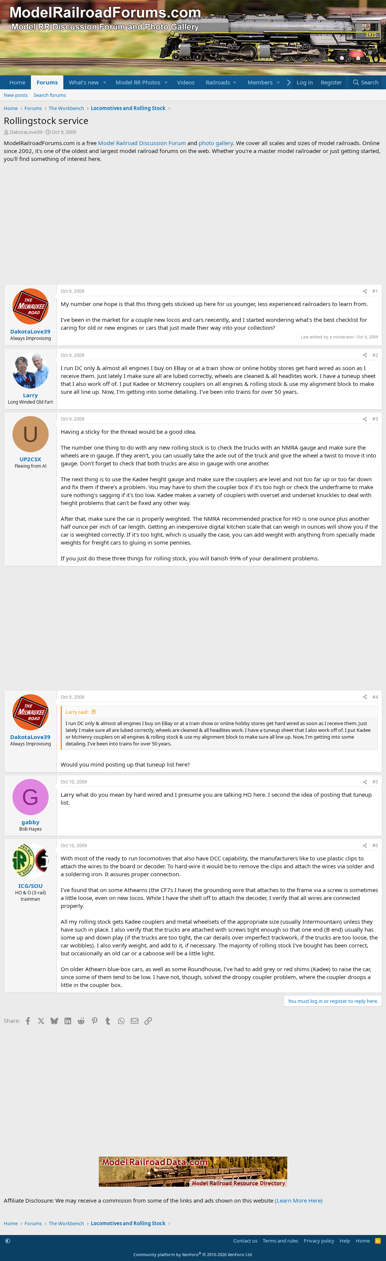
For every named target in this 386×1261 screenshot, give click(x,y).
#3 (375, 419)
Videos (186, 82)
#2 (375, 355)
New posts (16, 95)
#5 (375, 782)
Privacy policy (319, 1240)
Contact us (245, 1240)
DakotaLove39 (26, 132)
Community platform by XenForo (193, 1254)
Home (17, 82)
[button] (105, 82)
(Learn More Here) (299, 1200)
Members (260, 82)
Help (345, 1240)
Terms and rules (280, 1240)
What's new (84, 82)
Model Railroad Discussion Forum (142, 143)
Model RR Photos (138, 82)
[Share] (365, 291)
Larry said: (77, 712)
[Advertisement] (193, 223)
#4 (375, 697)
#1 (375, 291)
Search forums (50, 95)
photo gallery (216, 143)
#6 (375, 845)
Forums (47, 82)
